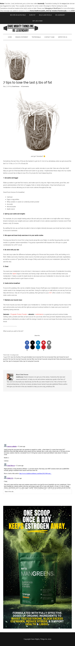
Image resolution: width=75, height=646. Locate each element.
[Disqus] (37, 419)
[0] (27, 347)
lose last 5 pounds (21, 359)
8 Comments (25, 86)
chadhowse (19, 377)
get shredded (28, 357)
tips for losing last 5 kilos (16, 361)
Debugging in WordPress (53, 8)
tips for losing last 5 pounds (31, 361)
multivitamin (39, 314)
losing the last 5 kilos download (57, 359)
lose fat (13, 359)
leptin (14, 274)
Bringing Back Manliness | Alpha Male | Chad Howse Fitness (37, 28)
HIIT (50, 293)
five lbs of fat (20, 357)
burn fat (13, 357)
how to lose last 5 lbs (50, 357)
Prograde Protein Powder (19, 314)
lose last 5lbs (30, 359)
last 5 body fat (61, 357)
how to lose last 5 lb (38, 357)
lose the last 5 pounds (41, 359)
